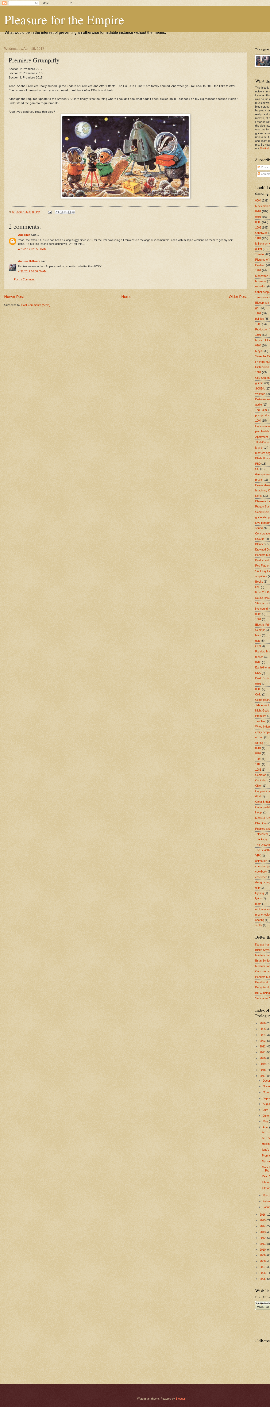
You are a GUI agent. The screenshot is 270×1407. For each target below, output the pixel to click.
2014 (263, 1226)
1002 (258, 227)
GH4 (258, 796)
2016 (263, 1214)
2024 (263, 1034)
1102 (258, 313)
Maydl (259, 447)
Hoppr (258, 812)
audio (258, 404)
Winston (260, 393)
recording (260, 286)
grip (257, 887)
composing (262, 866)
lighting (259, 893)
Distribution (262, 367)
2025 (263, 1029)
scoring (259, 919)
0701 (258, 211)
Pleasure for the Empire (64, 19)
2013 (263, 1232)
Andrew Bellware (29, 261)
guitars (259, 383)
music (259, 479)
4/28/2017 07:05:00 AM (32, 249)
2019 (263, 1064)
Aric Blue (24, 235)
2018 (263, 1069)
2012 (263, 1237)
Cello (258, 694)
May (266, 1121)
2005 (263, 1278)
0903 (258, 614)
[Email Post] (50, 212)
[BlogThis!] (61, 212)
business (260, 281)
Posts (264, 167)
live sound (261, 608)
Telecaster (261, 834)
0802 (258, 222)
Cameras (260, 775)
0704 (258, 345)
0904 (258, 200)
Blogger (180, 1398)
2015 (263, 1220)
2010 (263, 1249)
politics (259, 318)
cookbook (261, 871)
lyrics (258, 898)
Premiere (260, 715)
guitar (258, 248)
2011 (263, 1243)
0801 (258, 216)
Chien (258, 785)
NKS (258, 673)
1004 (258, 420)
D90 (257, 587)
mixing (259, 737)
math (258, 903)
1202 (258, 324)
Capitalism (261, 780)
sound (259, 528)
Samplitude (262, 512)
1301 (258, 334)
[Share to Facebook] (69, 212)
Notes (258, 495)
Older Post (238, 297)
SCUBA (260, 388)
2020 (263, 1058)
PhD (258, 463)
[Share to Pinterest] (73, 212)
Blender (260, 544)
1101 (258, 238)
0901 (258, 748)
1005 (258, 758)
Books (259, 581)
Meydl (259, 351)
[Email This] (57, 212)
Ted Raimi (261, 409)
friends (259, 657)
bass (258, 635)
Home (126, 297)
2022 (263, 1046)
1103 (258, 764)
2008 (263, 1261)
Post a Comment (24, 279)
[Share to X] (65, 212)
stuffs (258, 925)
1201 (258, 270)
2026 (263, 1023)
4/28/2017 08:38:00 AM (32, 271)
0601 (258, 683)
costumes (261, 877)
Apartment (261, 436)
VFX (258, 855)
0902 (258, 753)
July (266, 1109)
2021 (263, 1052)
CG (257, 469)
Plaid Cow (261, 823)
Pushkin (260, 265)
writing (259, 742)
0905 (258, 689)
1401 (258, 372)
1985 (258, 769)
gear (258, 640)
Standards (261, 603)
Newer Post (14, 297)
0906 (258, 662)
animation (261, 860)
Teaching (260, 721)
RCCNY (260, 538)
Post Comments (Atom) (35, 305)
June (266, 1115)
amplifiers (261, 576)
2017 (263, 1075)
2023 (263, 1040)
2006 (263, 1272)
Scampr (260, 630)
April (266, 1127)
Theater (260, 254)
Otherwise (261, 232)
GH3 (258, 646)
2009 (263, 1255)
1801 (258, 619)
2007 (263, 1267)
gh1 (257, 308)
